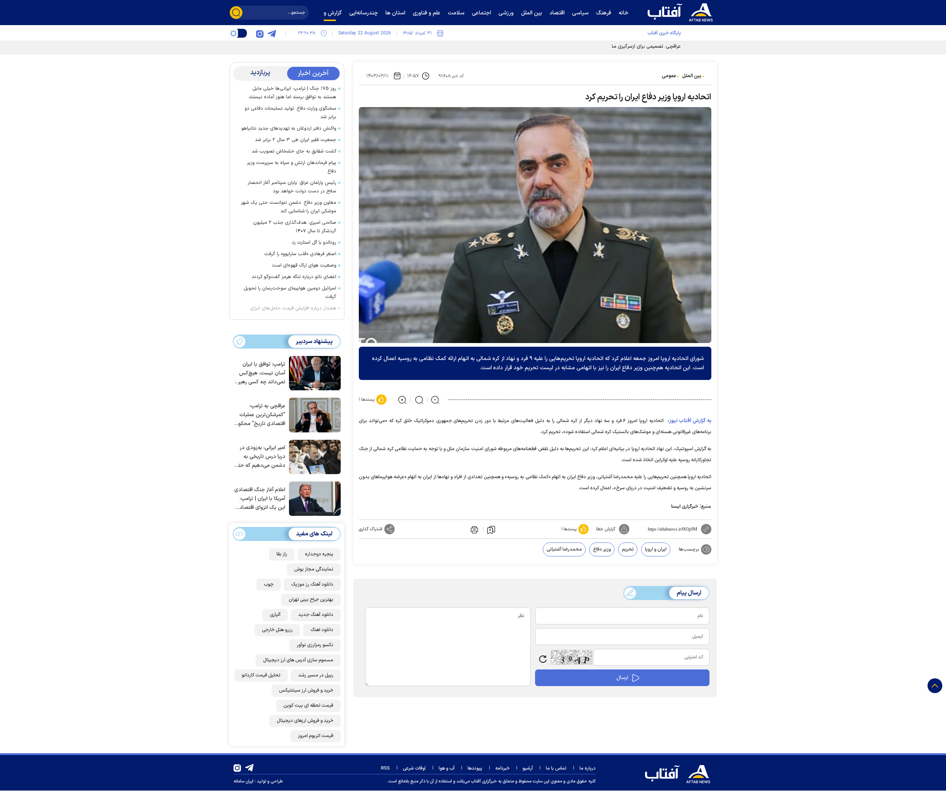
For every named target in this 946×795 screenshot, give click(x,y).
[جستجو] (236, 12)
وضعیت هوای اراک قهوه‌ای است (304, 265)
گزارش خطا (605, 529)
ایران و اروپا (656, 549)
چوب (268, 584)
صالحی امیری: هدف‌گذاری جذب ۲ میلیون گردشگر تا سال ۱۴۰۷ (294, 227)
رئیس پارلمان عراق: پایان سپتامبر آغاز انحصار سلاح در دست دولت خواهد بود (292, 187)
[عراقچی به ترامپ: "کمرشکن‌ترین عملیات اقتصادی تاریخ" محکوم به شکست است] (313, 414)
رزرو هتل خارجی (277, 630)
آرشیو (528, 768)
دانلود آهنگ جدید (315, 614)
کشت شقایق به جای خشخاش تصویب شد (294, 151)
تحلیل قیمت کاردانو (261, 675)
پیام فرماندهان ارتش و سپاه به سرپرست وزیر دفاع (291, 167)
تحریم (628, 549)
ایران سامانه (243, 781)
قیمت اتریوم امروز (315, 736)
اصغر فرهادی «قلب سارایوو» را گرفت (300, 254)
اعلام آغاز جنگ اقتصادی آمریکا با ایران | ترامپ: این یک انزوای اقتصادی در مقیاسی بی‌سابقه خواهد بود (259, 499)
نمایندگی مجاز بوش (313, 569)
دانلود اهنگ (321, 630)
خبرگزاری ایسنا (684, 506)
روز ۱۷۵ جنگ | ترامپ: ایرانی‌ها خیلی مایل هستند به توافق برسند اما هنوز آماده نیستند (292, 93)
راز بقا (281, 554)
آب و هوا (447, 768)
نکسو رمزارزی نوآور (315, 645)
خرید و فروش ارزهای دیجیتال (305, 720)
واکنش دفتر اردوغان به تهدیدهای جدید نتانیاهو (288, 128)
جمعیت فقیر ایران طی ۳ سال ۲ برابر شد (295, 140)
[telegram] (271, 33)
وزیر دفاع (602, 549)
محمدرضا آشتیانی (564, 549)
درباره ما (587, 768)
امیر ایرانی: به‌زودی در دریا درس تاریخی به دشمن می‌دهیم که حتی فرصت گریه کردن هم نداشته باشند (260, 457)
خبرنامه (502, 768)
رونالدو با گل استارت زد (314, 242)
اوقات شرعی (414, 768)
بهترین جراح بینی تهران (311, 599)
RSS (385, 768)
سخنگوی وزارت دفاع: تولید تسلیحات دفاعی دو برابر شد (290, 113)
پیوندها (474, 768)
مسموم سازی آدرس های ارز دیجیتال (298, 660)
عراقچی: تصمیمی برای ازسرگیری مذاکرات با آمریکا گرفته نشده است (614, 46)
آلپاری (275, 614)
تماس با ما (556, 768)
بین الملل (691, 76)
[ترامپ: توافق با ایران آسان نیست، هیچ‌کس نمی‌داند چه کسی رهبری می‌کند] (313, 373)
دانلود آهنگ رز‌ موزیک (312, 584)
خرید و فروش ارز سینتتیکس (306, 690)
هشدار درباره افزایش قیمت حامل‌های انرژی (293, 308)
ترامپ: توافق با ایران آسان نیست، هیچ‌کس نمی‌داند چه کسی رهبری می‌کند (260, 373)
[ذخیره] (491, 529)
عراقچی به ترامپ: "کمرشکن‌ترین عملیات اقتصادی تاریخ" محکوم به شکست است (260, 415)
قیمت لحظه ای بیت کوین (308, 705)
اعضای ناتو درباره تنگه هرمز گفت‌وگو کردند (294, 277)
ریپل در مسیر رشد (315, 675)
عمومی (669, 76)
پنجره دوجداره (319, 554)
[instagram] (259, 33)
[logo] (682, 11)
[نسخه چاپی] (473, 529)
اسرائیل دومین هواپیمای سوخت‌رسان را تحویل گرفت (290, 293)
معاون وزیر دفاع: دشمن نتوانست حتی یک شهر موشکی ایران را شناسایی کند (288, 207)
